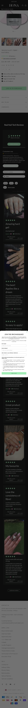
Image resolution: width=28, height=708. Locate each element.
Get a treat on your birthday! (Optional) (10, 352)
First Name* (4, 343)
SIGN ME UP (13, 373)
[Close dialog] (26, 331)
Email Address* (5, 348)
